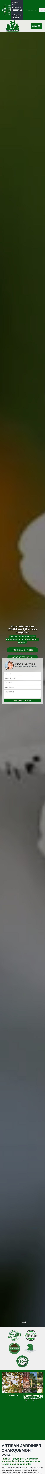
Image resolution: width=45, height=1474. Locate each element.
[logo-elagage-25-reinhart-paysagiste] (12, 26)
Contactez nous (22, 657)
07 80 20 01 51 (8, 10)
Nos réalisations (22, 650)
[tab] (22, 737)
